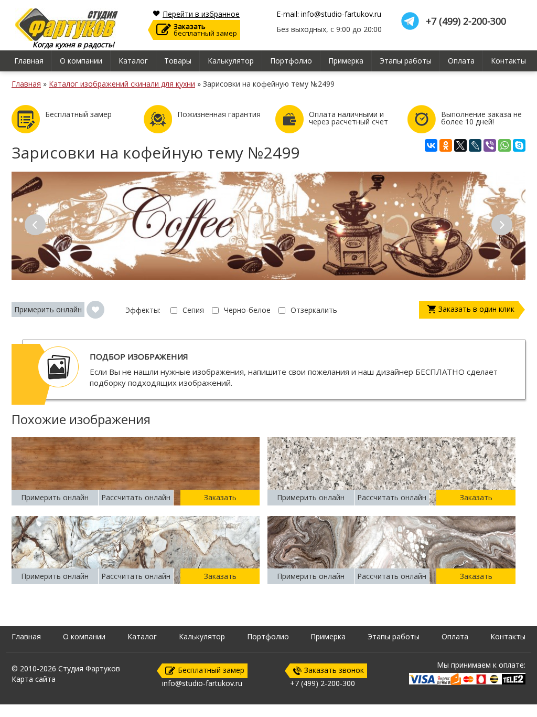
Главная (29, 61)
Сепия (193, 310)
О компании (81, 61)
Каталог (133, 61)
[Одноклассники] (445, 145)
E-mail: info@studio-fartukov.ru (328, 14)
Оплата (461, 61)
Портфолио (291, 61)
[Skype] (519, 145)
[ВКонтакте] (431, 145)
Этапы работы (406, 61)
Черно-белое (247, 310)
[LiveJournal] (475, 145)
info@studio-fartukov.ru (202, 683)
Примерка (345, 61)
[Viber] (490, 145)
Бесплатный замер (211, 670)
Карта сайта (34, 679)
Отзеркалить (314, 310)
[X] (460, 145)
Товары (177, 61)
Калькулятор (231, 61)
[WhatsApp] (504, 145)
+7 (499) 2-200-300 (466, 21)
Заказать (220, 497)
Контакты (508, 61)
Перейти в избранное (201, 14)
